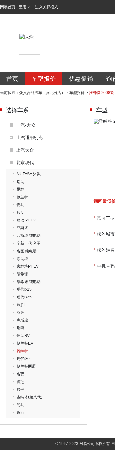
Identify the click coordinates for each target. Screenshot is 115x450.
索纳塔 (22, 258)
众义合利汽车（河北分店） (42, 92)
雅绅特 (22, 351)
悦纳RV (23, 335)
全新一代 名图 (29, 243)
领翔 (20, 389)
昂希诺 (22, 274)
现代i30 (23, 358)
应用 (22, 7)
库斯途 (22, 320)
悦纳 (20, 189)
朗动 (20, 405)
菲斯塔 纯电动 (29, 235)
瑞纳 (20, 181)
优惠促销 (81, 79)
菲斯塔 (22, 228)
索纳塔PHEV (28, 266)
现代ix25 (24, 289)
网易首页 (7, 7)
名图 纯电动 (27, 251)
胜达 (20, 312)
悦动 (20, 205)
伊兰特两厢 (26, 366)
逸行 (20, 412)
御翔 (20, 381)
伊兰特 (22, 197)
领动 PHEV (26, 220)
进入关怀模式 (46, 7)
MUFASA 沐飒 (29, 174)
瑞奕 (20, 328)
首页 (12, 79)
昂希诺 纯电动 (29, 281)
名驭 (20, 374)
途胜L (22, 305)
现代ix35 (24, 297)
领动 (20, 212)
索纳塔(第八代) (29, 397)
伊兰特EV (25, 343)
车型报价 (44, 79)
